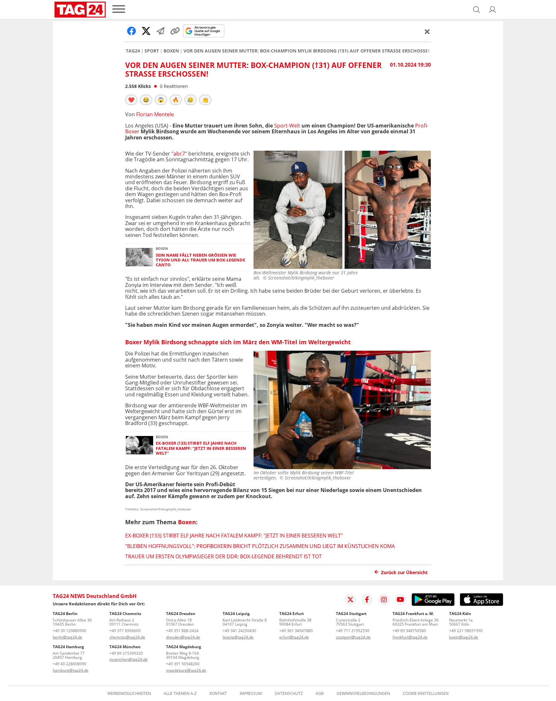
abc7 (179, 153)
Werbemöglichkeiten (129, 693)
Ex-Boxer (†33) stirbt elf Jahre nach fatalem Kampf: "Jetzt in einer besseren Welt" (201, 448)
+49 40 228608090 (69, 664)
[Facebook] (367, 599)
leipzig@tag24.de (238, 637)
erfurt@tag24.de (294, 637)
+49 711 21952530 (352, 630)
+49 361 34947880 (296, 630)
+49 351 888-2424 (182, 630)
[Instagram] (384, 599)
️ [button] (131, 99)
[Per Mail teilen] (160, 30)
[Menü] (119, 9)
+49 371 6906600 (125, 630)
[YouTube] (400, 599)
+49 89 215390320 (126, 653)
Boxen (171, 50)
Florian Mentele (155, 114)
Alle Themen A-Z (180, 693)
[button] (492, 9)
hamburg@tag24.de (70, 670)
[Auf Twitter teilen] (146, 30)
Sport (151, 50)
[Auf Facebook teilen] (131, 30)
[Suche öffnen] (476, 9)
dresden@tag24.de (183, 637)
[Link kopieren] (175, 30)
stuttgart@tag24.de (353, 637)
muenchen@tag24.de (128, 659)
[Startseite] (80, 10)
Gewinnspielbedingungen (363, 693)
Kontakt (218, 693)
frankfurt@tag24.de (410, 637)
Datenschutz (289, 693)
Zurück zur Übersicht (404, 572)
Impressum (251, 693)
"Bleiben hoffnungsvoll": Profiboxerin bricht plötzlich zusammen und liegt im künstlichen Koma (260, 546)
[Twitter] (350, 599)
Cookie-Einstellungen (426, 693)
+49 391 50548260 (182, 664)
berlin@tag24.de (67, 637)
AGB (320, 693)
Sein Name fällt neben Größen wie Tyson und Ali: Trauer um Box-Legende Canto (200, 260)
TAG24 (133, 50)
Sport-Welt (287, 125)
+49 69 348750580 (409, 630)
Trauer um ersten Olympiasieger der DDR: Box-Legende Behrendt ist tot (223, 556)
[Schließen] (427, 31)
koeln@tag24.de (463, 637)
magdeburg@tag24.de (186, 670)
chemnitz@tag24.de (127, 637)
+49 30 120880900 (69, 630)
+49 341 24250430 (239, 630)
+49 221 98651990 (466, 630)
